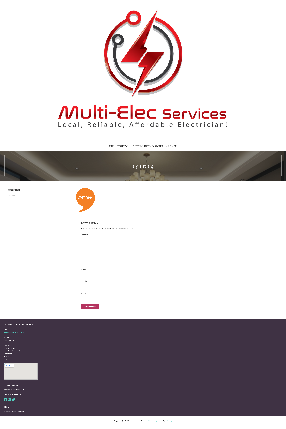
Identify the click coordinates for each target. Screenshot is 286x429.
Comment (85, 234)
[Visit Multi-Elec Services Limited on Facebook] (5, 400)
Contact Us (172, 146)
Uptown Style (153, 421)
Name (84, 269)
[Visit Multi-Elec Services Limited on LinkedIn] (9, 400)
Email (84, 281)
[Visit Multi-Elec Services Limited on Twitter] (13, 400)
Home (111, 146)
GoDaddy (168, 421)
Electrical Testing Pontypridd (148, 146)
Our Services (123, 146)
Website (84, 293)
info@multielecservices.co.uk (14, 332)
